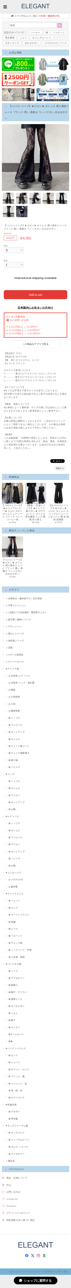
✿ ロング (13, 907)
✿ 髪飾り (13, 985)
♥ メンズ (10, 774)
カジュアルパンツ (41, 37)
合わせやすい (32, 43)
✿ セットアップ (17, 731)
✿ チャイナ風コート (19, 746)
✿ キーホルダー (17, 1006)
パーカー (35, 32)
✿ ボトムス (14, 739)
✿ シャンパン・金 (18, 1083)
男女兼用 (10, 37)
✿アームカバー (16, 1034)
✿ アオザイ (14, 1111)
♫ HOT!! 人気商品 (14, 654)
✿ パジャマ (14, 767)
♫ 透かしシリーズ (15, 633)
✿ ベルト (13, 1013)
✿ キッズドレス (17, 1132)
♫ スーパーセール (15, 661)
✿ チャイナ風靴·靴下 (19, 753)
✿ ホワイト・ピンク (19, 1069)
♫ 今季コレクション (16, 605)
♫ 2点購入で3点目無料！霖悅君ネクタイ (26, 612)
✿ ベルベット (15, 935)
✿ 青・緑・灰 (15, 1090)
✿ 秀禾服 (13, 1118)
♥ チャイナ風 (12, 668)
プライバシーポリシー (18, 1212)
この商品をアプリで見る (35, 344)
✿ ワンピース (15, 725)
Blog (8, 1184)
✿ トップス (14, 717)
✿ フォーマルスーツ (19, 1139)
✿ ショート (14, 900)
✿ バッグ (13, 970)
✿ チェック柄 (15, 942)
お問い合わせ (13, 1191)
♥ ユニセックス (13, 872)
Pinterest (11, 1206)
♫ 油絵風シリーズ (15, 640)
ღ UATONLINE (16, 879)
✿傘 (11, 1041)
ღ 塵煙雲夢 (14, 710)
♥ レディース (12, 816)
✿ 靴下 (12, 1020)
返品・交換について (17, 1177)
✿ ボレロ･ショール (18, 1146)
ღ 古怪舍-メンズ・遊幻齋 (21, 682)
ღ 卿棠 (12, 689)
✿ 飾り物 (13, 760)
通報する (60, 468)
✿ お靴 (12, 809)
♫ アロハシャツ (14, 626)
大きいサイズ (12, 43)
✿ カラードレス (17, 1097)
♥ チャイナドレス (14, 893)
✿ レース (13, 928)
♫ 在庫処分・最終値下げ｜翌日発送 (24, 598)
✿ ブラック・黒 (17, 1076)
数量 (6, 260)
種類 (6, 246)
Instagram (12, 1199)
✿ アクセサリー (17, 978)
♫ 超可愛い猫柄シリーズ (18, 619)
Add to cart (35, 295)
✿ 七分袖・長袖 (17, 957)
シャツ (23, 37)
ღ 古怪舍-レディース (19, 675)
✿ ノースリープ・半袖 (20, 949)
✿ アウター (14, 795)
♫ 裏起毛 (10, 1160)
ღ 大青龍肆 (14, 696)
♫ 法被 (9, 647)
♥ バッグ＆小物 (13, 964)
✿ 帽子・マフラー (18, 992)
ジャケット (59, 32)
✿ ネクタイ (14, 1027)
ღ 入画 (12, 703)
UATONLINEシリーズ (55, 43)
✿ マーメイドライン (19, 914)
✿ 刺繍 (12, 921)
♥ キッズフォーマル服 (17, 1125)
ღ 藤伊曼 (13, 886)
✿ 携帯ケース (15, 999)
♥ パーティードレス (16, 1048)
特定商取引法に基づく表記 (20, 1220)
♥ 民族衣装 (11, 1104)
